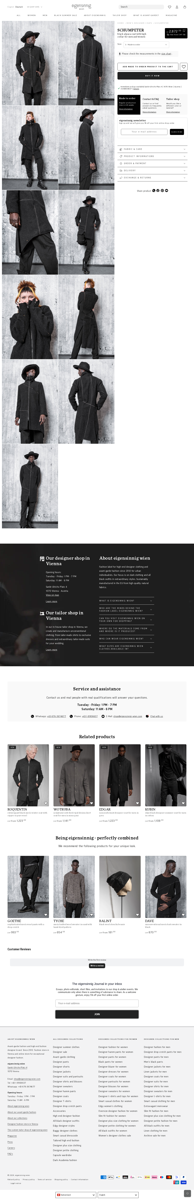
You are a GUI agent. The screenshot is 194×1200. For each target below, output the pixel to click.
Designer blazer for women (113, 1067)
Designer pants (61, 1062)
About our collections (17, 1118)
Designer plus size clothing (67, 1145)
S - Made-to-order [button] (132, 45)
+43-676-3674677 (56, 716)
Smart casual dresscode (65, 1135)
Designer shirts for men (156, 1086)
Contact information (79, 1179)
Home (120, 23)
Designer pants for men (156, 1057)
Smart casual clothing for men (159, 1101)
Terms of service (45, 1179)
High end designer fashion (66, 1116)
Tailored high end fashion (66, 1140)
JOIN (97, 1014)
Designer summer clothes (66, 1047)
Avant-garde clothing (64, 1057)
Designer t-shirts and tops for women (118, 1096)
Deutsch (19, 7)
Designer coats (61, 1096)
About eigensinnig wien (18, 1106)
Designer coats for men (156, 1076)
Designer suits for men (156, 1081)
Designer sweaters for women (114, 1091)
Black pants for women (111, 1062)
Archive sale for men (155, 1135)
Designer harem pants (64, 1091)
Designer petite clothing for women (117, 1126)
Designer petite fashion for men (160, 1121)
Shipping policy (61, 1179)
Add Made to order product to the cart (148, 67)
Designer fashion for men (157, 1047)
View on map (52, 595)
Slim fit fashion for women (112, 1116)
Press (10, 1142)
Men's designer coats (139, 23)
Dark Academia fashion (65, 1160)
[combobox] (75, 1195)
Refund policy (14, 1179)
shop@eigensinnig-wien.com (127, 716)
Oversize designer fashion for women (118, 1111)
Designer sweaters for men (158, 1091)
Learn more (51, 601)
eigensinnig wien (22, 1175)
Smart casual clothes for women (115, 1101)
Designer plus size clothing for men (162, 1116)
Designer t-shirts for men (157, 1096)
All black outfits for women (113, 1131)
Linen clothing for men (155, 1131)
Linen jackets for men (155, 1072)
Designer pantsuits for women (114, 1081)
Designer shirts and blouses (67, 1081)
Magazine (12, 1136)
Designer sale (60, 1052)
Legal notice (16, 1183)
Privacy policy (29, 1179)
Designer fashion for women (113, 1047)
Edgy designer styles (64, 1126)
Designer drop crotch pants (67, 1106)
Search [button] (124, 7)
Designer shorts (61, 1067)
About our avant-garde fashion (22, 1112)
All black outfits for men (156, 1126)
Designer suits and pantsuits (68, 1076)
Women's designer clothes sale (115, 1135)
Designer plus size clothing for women (118, 1121)
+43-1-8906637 (90, 716)
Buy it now (152, 76)
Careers (11, 1148)
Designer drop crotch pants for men (162, 1052)
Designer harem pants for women (116, 1052)
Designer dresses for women (114, 1072)
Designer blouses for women (113, 1086)
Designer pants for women (112, 1057)
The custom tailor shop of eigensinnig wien (27, 1130)
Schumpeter (162, 23)
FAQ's (10, 1154)
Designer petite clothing (65, 1150)
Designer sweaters (63, 1086)
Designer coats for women (112, 1076)
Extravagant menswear (156, 1106)
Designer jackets (62, 1072)
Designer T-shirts (62, 1101)
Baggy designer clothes (65, 1131)
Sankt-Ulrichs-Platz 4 (17, 1068)
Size (119, 44)
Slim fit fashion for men (156, 1111)
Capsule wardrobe (62, 1155)
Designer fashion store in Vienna (23, 1124)
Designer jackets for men (157, 1067)
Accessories (59, 1111)
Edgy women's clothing (110, 1106)
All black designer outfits (66, 1121)
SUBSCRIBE (176, 132)
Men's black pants (153, 1062)
